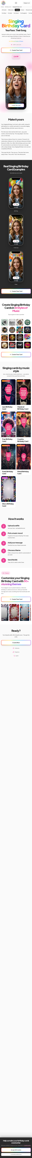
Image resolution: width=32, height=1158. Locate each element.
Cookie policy (27, 1145)
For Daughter (24, 13)
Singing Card (27, 3)
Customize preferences (16, 1154)
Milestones (11, 10)
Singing (17, 10)
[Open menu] (16, 3)
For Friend (16, 13)
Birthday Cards (8, 6)
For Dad (10, 13)
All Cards (4, 10)
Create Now (16, 642)
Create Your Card (17, 50)
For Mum (4, 13)
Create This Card (16, 105)
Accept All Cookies (16, 1150)
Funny (22, 10)
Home (2, 6)
